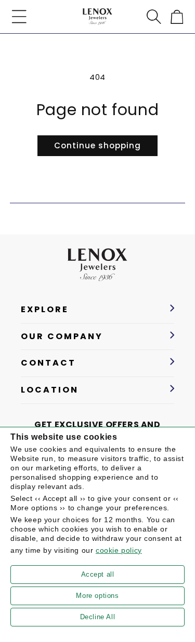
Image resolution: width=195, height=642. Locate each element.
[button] (19, 16)
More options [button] (97, 595)
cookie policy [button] (119, 550)
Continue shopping (97, 145)
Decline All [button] (97, 617)
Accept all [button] (97, 574)
